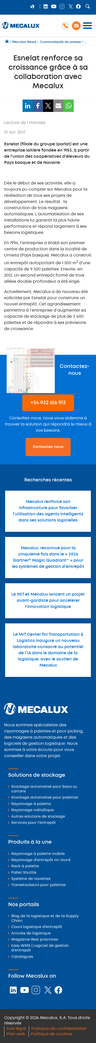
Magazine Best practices (34, 939)
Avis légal (16, 1029)
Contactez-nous (48, 447)
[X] (48, 106)
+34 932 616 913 (48, 402)
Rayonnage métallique (32, 810)
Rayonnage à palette (31, 804)
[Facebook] (38, 106)
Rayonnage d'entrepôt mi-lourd (40, 860)
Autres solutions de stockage (38, 816)
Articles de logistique (31, 933)
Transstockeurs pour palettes (38, 885)
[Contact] (76, 25)
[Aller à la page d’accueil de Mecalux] (7, 42)
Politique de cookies (51, 1034)
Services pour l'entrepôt (33, 823)
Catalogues (22, 957)
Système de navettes (30, 879)
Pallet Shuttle (23, 872)
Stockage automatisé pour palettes (44, 797)
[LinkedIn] (28, 106)
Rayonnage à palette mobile (38, 854)
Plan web (15, 1034)
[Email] (58, 106)
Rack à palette (25, 866)
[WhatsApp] (68, 106)
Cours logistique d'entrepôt (36, 927)
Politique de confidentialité (59, 1029)
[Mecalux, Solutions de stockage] (20, 29)
